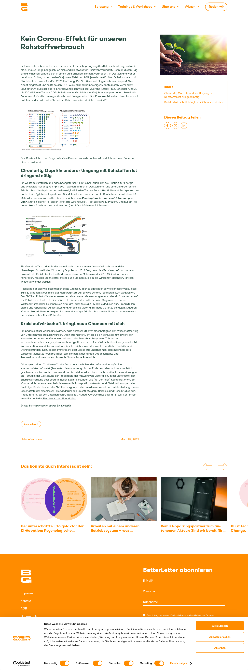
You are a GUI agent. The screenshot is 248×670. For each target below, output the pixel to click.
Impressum (28, 593)
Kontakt (26, 601)
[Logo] (37, 6)
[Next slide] (222, 466)
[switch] (97, 663)
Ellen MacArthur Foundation (59, 398)
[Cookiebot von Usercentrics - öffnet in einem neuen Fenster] (22, 663)
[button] (103, 6)
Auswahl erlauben (219, 636)
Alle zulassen (220, 625)
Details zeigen (178, 663)
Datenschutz (29, 616)
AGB (24, 608)
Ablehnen (220, 647)
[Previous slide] (207, 466)
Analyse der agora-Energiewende (53, 88)
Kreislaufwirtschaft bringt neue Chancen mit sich (193, 102)
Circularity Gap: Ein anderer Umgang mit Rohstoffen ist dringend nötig (189, 95)
